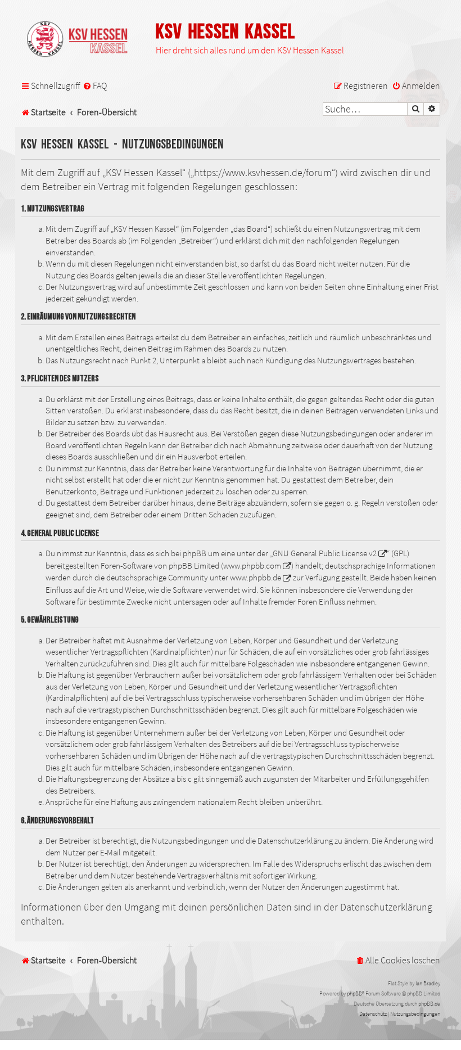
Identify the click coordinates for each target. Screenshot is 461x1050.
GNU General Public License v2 (325, 553)
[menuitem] (95, 86)
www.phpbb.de (255, 578)
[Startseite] (82, 40)
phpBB (354, 993)
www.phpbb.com (252, 566)
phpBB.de (429, 1003)
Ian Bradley (427, 983)
